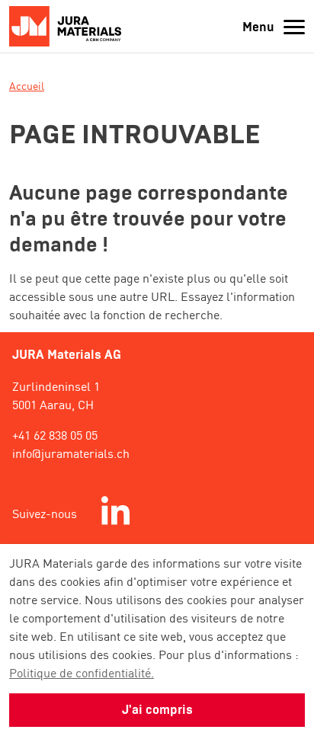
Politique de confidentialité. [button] (81, 672)
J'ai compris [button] (157, 709)
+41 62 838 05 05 (55, 434)
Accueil (26, 85)
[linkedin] (115, 512)
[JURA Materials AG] (69, 26)
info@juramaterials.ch (71, 452)
